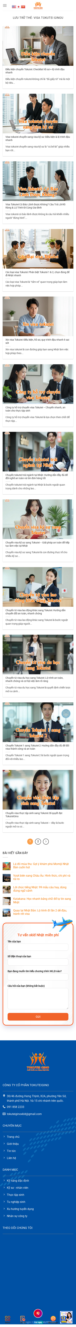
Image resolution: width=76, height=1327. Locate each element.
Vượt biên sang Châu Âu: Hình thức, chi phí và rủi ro (41, 877)
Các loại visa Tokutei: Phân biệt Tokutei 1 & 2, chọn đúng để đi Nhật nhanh (37, 274)
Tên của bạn (14, 941)
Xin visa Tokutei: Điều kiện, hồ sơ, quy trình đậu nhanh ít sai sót (37, 341)
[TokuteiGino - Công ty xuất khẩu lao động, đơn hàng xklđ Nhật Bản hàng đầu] (38, 5)
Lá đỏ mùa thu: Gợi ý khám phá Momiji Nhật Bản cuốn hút (41, 865)
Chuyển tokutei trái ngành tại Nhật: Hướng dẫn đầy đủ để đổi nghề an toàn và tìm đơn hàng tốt (36, 477)
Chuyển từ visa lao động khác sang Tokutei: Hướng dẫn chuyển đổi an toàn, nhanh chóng (35, 612)
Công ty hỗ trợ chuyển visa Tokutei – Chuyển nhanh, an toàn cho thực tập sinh (35, 409)
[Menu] (5, 5)
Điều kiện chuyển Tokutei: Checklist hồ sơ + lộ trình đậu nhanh (35, 71)
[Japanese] (18, 6)
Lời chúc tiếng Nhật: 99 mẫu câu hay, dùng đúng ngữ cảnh (39, 889)
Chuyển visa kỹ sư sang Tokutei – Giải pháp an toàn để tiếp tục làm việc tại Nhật (37, 544)
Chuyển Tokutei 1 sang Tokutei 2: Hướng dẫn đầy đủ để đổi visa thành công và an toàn (37, 747)
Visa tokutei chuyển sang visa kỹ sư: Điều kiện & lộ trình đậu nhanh (37, 138)
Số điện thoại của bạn (19, 956)
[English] (14, 6)
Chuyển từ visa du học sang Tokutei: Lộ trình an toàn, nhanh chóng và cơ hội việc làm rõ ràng (34, 679)
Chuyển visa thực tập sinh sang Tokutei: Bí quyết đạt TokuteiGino (33, 815)
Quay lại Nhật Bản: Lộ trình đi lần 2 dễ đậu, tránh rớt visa (40, 912)
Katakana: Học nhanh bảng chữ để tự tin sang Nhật (42, 900)
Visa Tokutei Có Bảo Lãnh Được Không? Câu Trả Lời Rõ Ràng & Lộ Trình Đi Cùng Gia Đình (35, 206)
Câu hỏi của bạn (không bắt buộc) (26, 985)
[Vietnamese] (23, 6)
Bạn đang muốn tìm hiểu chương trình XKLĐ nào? (35, 971)
